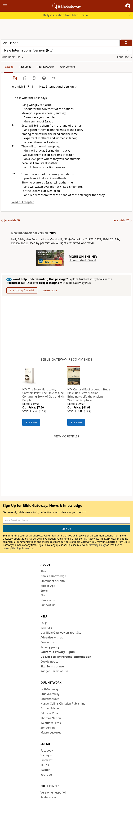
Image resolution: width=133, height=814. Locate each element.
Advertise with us (52, 637)
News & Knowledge (53, 576)
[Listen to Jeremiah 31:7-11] (53, 78)
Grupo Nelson (50, 708)
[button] (127, 5)
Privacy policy (50, 647)
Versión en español (53, 792)
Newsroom (48, 600)
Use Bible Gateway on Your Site (61, 632)
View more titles (66, 436)
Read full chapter (22, 202)
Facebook (47, 750)
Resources (25, 66)
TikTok (45, 765)
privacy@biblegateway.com (18, 548)
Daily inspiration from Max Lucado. (66, 15)
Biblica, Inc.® (19, 243)
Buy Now (31, 422)
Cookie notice (49, 661)
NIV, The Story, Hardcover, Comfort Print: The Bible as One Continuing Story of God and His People (43, 394)
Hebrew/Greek (45, 66)
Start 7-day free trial (22, 290)
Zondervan (48, 728)
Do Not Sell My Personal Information (66, 657)
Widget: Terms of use (54, 671)
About (44, 571)
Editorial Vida (49, 713)
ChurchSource (50, 699)
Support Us (48, 605)
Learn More (50, 290)
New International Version (29, 233)
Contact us (48, 642)
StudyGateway (50, 694)
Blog (43, 595)
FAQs (44, 623)
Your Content (67, 66)
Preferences (48, 797)
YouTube (46, 775)
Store (44, 591)
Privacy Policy (98, 545)
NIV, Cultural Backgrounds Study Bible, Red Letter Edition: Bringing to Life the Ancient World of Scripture (88, 394)
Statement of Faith (53, 581)
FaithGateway (49, 689)
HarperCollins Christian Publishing (63, 703)
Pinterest (46, 760)
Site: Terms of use (52, 666)
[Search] (126, 43)
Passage (8, 66)
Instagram (47, 755)
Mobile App (48, 586)
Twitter (45, 770)
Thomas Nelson (51, 718)
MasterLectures (51, 732)
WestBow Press (51, 723)
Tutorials (46, 628)
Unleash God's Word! (82, 260)
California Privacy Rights (58, 652)
